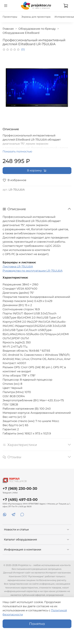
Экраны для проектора (35, 16)
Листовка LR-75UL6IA (18, 266)
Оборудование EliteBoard (21, 32)
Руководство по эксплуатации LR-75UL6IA (32, 270)
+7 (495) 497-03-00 (20, 499)
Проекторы (10, 16)
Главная (8, 28)
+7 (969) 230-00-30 (20, 488)
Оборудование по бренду (37, 28)
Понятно (37, 624)
